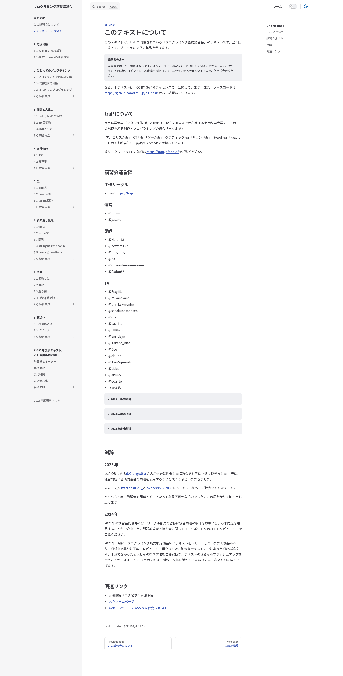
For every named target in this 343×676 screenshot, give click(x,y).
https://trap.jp (126, 193)
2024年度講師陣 (121, 414)
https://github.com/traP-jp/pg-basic (131, 92)
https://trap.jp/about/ (162, 151)
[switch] (293, 6)
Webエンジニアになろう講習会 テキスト (138, 607)
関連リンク (273, 51)
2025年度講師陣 (121, 399)
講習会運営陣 (274, 38)
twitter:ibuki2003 (159, 487)
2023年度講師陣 (121, 429)
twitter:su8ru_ (132, 487)
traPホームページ (121, 601)
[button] (73, 96)
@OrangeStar (136, 473)
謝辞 (269, 45)
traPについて (275, 32)
